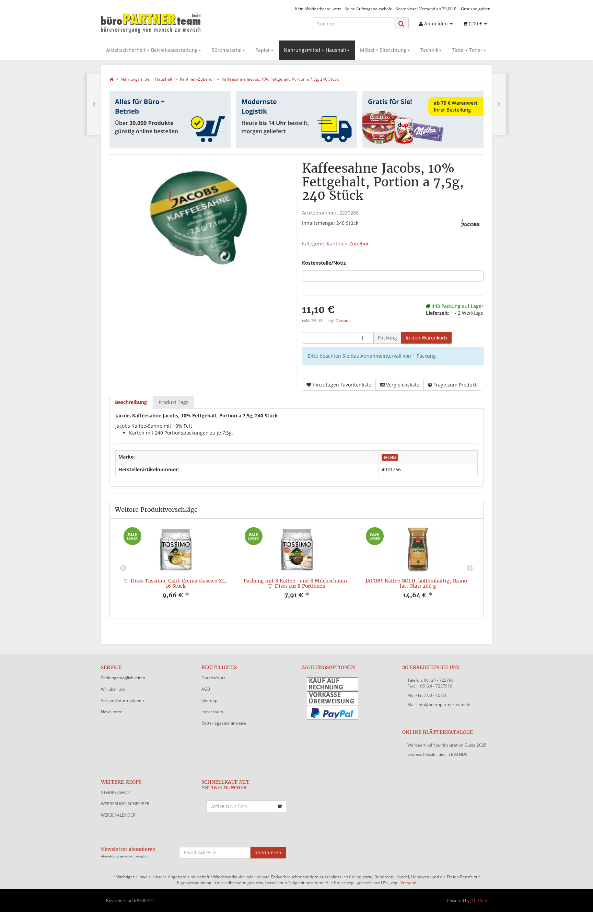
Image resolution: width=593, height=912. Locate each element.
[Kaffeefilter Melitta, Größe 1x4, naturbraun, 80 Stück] (499, 104)
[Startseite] (111, 79)
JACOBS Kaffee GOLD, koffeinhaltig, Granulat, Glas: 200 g (417, 583)
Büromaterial (226, 50)
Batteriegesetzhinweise (223, 723)
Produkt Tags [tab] (173, 402)
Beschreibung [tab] (131, 402)
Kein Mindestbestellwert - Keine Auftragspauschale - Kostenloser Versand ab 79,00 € (375, 8)
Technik (429, 50)
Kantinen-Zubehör (348, 243)
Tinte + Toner (467, 50)
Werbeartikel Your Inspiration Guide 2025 (446, 745)
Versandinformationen (122, 700)
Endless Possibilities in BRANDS (437, 754)
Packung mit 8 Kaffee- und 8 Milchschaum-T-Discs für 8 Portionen (297, 583)
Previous (123, 568)
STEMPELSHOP (115, 792)
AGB (205, 689)
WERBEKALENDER (118, 815)
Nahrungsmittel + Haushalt (315, 50)
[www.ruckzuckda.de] (162, 22)
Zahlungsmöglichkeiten (123, 678)
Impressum (212, 712)
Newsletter (111, 712)
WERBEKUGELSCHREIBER (125, 804)
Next (470, 568)
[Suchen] (401, 23)
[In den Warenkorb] (279, 806)
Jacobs (390, 457)
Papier (262, 50)
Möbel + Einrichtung (383, 50)
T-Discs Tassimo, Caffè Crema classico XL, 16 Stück (175, 583)
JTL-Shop (478, 900)
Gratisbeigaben (475, 8)
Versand (343, 320)
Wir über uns (113, 689)
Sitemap (209, 700)
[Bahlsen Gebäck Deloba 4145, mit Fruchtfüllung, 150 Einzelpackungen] (94, 104)
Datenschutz (213, 678)
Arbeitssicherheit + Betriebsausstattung (152, 50)
